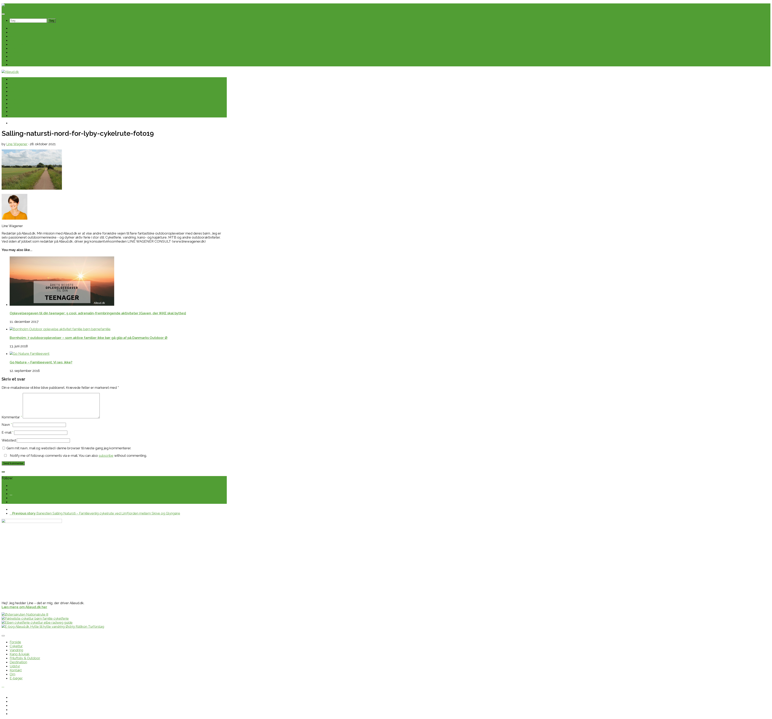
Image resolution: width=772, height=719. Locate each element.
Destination (18, 48)
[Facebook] (11, 494)
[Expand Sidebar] (3, 471)
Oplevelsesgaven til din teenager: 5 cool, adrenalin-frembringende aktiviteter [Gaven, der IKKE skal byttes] (98, 313)
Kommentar (12, 417)
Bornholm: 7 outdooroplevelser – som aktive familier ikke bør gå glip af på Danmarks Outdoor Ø (88, 338)
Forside (15, 28)
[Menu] (3, 14)
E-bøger (16, 64)
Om (12, 60)
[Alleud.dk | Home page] (10, 5)
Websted (9, 440)
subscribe (106, 456)
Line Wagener (17, 144)
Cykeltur (16, 32)
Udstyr (15, 52)
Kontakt (16, 56)
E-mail (7, 432)
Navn (7, 425)
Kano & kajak (20, 40)
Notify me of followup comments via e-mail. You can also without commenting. (78, 456)
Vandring (16, 36)
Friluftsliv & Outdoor (25, 44)
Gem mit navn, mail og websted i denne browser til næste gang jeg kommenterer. (68, 448)
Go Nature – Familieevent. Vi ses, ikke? (41, 362)
